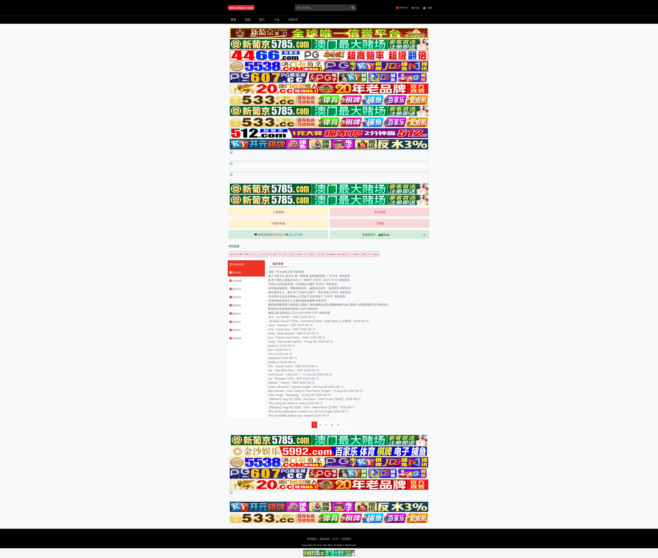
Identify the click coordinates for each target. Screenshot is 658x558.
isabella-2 (274, 358)
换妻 (364, 254)
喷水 (313, 254)
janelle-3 (273, 362)
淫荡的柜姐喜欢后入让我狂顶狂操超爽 (292, 300)
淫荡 (291, 254)
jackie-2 (273, 345)
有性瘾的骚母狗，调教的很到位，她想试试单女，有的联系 (304, 288)
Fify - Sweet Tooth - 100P (285, 366)
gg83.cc (383, 234)
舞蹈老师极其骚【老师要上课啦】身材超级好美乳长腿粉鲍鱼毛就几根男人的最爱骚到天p (323, 304)
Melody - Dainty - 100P (283, 382)
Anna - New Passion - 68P (285, 333)
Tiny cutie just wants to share (287, 403)
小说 (276, 19)
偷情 (232, 254)
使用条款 (312, 538)
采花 (320, 254)
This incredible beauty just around (290, 415)
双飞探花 (374, 254)
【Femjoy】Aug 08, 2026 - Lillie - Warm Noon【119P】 (303, 407)
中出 (305, 254)
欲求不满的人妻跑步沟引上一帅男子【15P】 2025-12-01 (303, 280)
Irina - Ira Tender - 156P (283, 317)
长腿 (298, 254)
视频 (248, 19)
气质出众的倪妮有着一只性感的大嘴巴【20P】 (296, 284)
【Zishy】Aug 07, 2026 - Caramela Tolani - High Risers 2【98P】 (310, 321)
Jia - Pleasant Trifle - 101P (285, 378)
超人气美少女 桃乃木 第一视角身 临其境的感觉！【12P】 (303, 276)
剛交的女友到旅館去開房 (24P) (287, 308)
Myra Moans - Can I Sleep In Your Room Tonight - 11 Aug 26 (307, 391)
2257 (335, 538)
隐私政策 (324, 538)
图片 (262, 19)
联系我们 (346, 538)
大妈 (283, 254)
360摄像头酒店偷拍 (336, 254)
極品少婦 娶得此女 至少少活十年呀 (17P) (293, 313)
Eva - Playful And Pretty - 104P (288, 337)
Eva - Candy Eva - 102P (283, 329)
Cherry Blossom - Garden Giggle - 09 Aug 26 (297, 386)
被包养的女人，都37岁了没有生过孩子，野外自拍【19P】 (304, 292)
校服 (239, 254)
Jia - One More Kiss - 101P (285, 370)
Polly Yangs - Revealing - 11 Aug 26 (291, 395)
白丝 (261, 254)
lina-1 (271, 349)
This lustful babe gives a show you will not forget (300, 411)
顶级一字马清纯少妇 (280, 271)
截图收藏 (270, 234)
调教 (246, 254)
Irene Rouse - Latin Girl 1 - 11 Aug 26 (292, 374)
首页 (233, 19)
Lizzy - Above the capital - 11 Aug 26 (292, 341)
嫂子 (276, 254)
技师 (268, 254)
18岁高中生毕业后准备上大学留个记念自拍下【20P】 (301, 296)
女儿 (254, 254)
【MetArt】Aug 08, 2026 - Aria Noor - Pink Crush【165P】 (306, 399)
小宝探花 (354, 254)
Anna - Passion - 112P (282, 325)
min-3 (272, 354)
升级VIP (293, 19)
